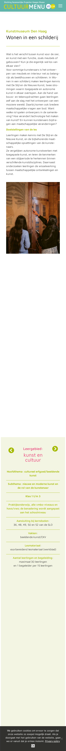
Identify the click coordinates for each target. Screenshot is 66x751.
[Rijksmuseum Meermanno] (11, 450)
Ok (33, 745)
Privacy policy (52, 741)
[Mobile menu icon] (60, 6)
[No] (61, 738)
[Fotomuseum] (55, 448)
